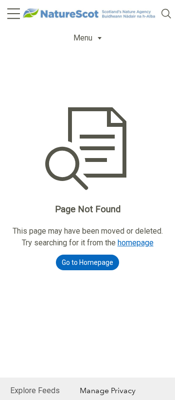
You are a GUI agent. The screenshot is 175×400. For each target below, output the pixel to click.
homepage (136, 242)
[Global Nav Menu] (13, 13)
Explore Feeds (35, 390)
